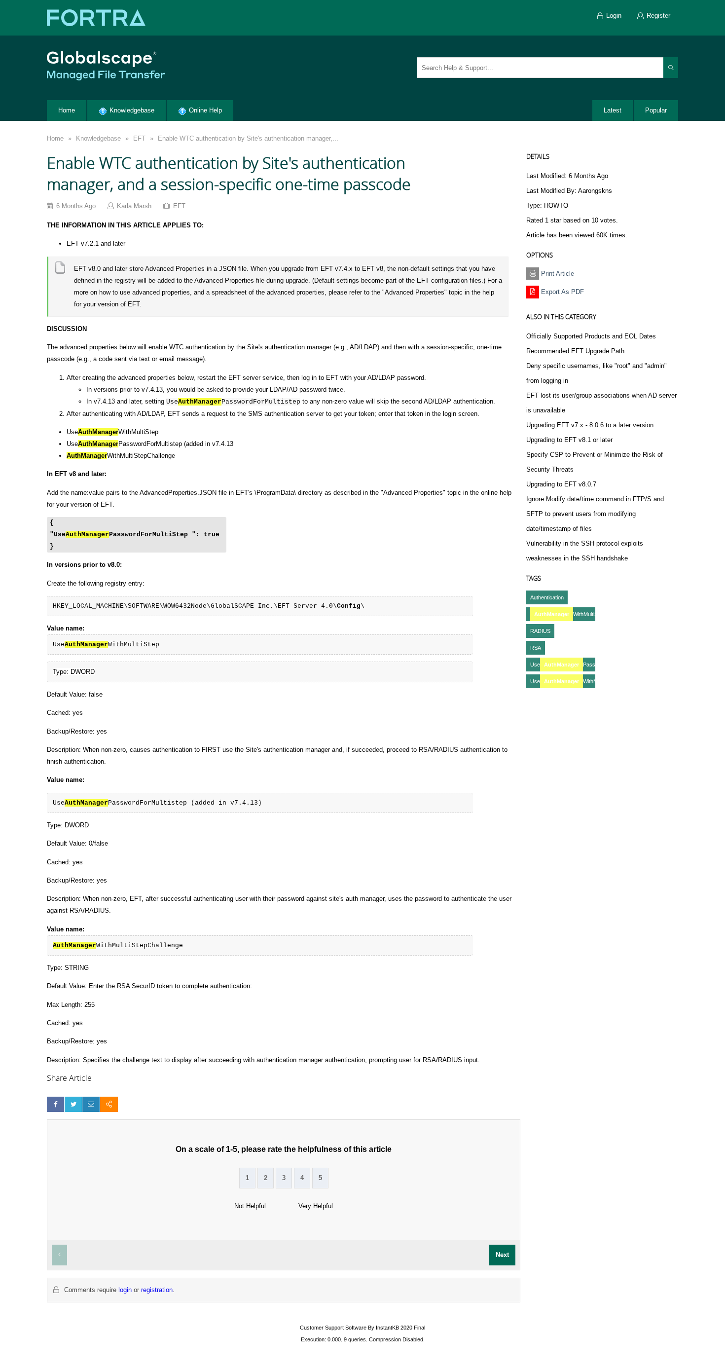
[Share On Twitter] (73, 1104)
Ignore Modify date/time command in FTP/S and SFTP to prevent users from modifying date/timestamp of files (595, 513)
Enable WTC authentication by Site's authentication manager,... (248, 138)
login (125, 1290)
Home (55, 138)
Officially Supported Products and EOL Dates (591, 336)
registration (157, 1290)
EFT (139, 138)
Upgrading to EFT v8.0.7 (561, 484)
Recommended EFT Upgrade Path (575, 351)
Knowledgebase (98, 138)
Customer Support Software (333, 1328)
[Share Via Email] (91, 1104)
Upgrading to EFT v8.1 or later (569, 440)
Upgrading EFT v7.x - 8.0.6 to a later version (589, 425)
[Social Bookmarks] (108, 1104)
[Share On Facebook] (55, 1104)
